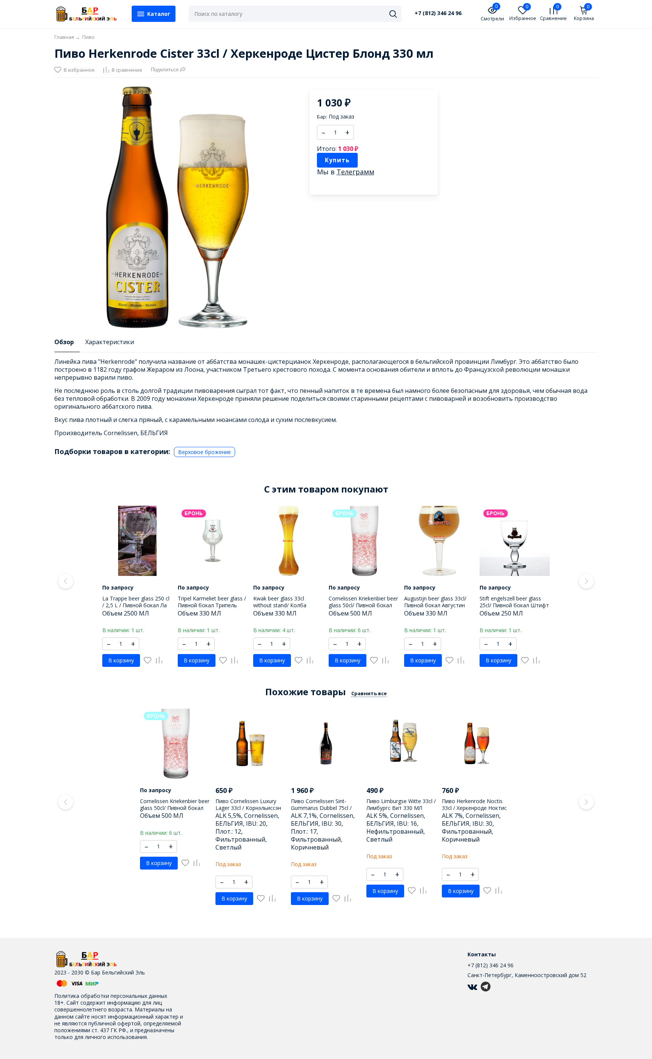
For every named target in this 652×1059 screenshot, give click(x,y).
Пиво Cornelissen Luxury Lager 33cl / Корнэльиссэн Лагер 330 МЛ (248, 807)
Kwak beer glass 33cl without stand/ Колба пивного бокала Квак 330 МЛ (285, 609)
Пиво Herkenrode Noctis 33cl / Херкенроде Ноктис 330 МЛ (474, 807)
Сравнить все (369, 693)
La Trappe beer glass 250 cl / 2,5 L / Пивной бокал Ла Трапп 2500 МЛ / (135, 605)
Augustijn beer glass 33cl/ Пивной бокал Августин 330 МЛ (435, 605)
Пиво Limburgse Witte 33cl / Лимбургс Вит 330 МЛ (401, 804)
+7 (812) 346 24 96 (438, 13)
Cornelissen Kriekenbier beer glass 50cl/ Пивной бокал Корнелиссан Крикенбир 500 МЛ (363, 609)
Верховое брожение (204, 452)
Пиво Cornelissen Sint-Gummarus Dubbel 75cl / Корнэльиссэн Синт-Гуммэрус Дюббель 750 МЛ (326, 811)
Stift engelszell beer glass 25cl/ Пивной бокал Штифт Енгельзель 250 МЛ (514, 605)
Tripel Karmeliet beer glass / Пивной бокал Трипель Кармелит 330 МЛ (212, 605)
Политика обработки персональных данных (110, 995)
